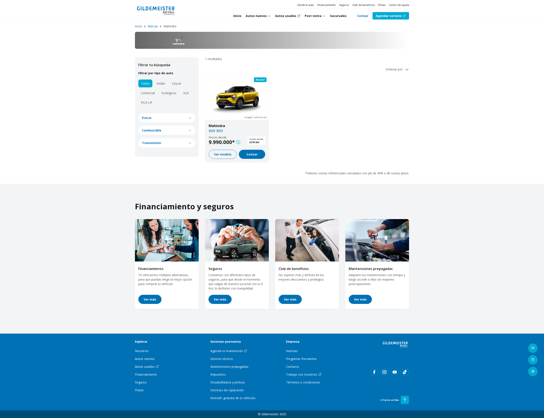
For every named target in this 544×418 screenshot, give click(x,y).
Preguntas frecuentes (301, 359)
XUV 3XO (216, 131)
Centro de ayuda (399, 5)
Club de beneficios (363, 5)
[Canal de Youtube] (394, 372)
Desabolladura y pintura (227, 382)
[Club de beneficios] (307, 240)
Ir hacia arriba (390, 399)
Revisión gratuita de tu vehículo (232, 398)
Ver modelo (222, 154)
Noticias (292, 351)
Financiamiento (326, 5)
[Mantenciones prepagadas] (377, 240)
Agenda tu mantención (226, 351)
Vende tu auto (305, 5)
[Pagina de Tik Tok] (405, 372)
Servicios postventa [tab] (225, 342)
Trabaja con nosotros (301, 374)
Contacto (292, 367)
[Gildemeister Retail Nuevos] (156, 10)
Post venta (313, 16)
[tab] (258, 15)
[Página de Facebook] (374, 372)
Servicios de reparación (227, 390)
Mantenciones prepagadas (371, 268)
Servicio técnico (221, 359)
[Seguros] (237, 240)
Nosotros (142, 351)
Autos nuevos (256, 16)
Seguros (344, 5)
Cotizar (362, 16)
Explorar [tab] (141, 342)
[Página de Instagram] (384, 372)
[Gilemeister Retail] (395, 344)
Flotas (381, 5)
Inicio (138, 26)
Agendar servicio (389, 16)
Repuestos (218, 374)
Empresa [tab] (292, 342)
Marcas (153, 26)
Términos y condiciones (303, 382)
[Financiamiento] (167, 240)
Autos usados (145, 367)
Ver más (150, 299)
